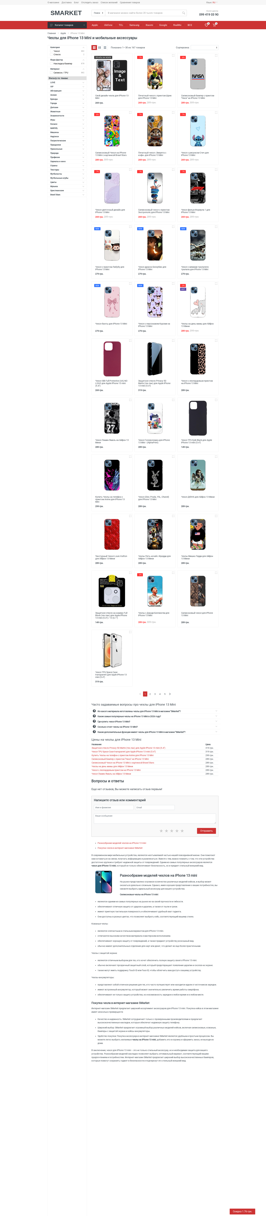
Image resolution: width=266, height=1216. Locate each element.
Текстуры (54, 170)
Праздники (55, 145)
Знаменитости (57, 116)
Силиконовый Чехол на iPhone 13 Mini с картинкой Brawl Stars (123, 762)
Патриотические (58, 140)
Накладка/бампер (63, 63)
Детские (54, 107)
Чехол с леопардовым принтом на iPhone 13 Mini (116, 770)
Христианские (57, 190)
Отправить (206, 830)
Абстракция (55, 91)
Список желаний (109, 2)
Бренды (54, 99)
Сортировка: (182, 47)
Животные (55, 111)
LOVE (52, 82)
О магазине (53, 2)
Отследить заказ (89, 2)
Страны (53, 165)
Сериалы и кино (58, 161)
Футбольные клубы (59, 178)
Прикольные (56, 149)
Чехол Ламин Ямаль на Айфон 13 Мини (111, 774)
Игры (52, 120)
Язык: (210, 2)
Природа (54, 153)
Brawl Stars (55, 194)
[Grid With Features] (99, 47)
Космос (53, 124)
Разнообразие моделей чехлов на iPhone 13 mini (122, 843)
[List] (105, 47)
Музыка (54, 186)
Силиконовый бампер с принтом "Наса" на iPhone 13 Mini (120, 759)
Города (53, 103)
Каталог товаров (64, 25)
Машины (54, 132)
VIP (51, 86)
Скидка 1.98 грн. (242, 1211)
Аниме (53, 95)
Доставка (67, 2)
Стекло (57, 54)
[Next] (170, 694)
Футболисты (56, 174)
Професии (55, 157)
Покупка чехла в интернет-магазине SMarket (120, 848)
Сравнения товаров (130, 2)
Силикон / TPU (61, 72)
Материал (55, 69)
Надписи (54, 136)
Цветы (53, 182)
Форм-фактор (56, 60)
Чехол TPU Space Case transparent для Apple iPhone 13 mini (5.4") (124, 751)
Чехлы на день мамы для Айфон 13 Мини (112, 766)
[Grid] (94, 47)
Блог (76, 2)
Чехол (57, 51)
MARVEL (54, 128)
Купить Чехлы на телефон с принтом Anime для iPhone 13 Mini (122, 755)
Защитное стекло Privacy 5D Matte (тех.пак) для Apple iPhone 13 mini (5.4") (128, 748)
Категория (55, 47)
